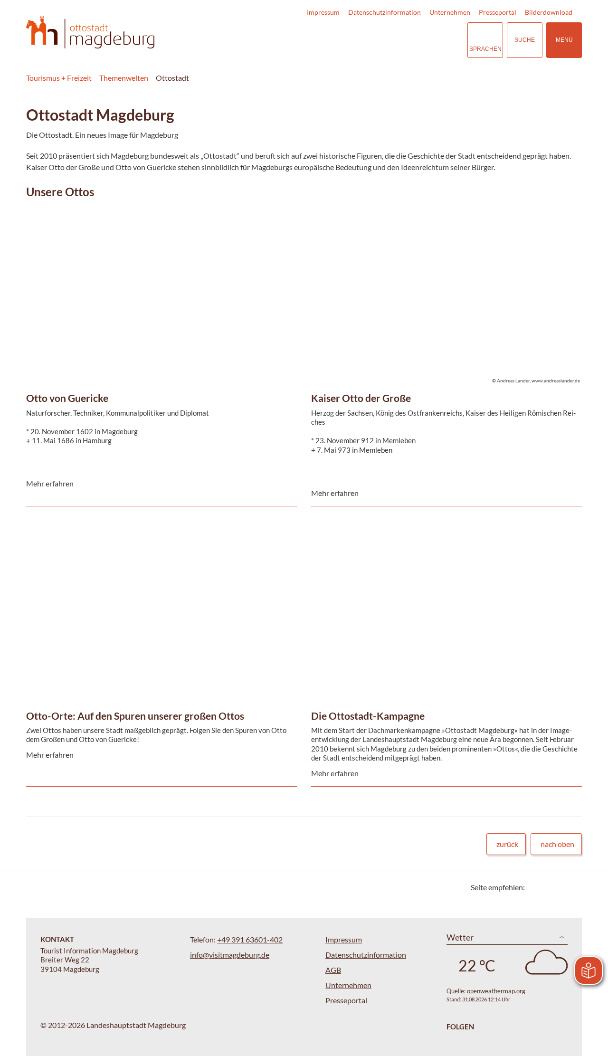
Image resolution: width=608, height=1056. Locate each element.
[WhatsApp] (571, 887)
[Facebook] (547, 887)
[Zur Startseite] (90, 32)
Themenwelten (123, 77)
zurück (507, 843)
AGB (333, 969)
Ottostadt (172, 77)
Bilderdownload (548, 12)
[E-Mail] (559, 887)
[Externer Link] (402, 40)
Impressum (323, 12)
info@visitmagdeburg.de (229, 954)
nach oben (557, 843)
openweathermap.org (496, 991)
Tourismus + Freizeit (59, 77)
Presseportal (497, 12)
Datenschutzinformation (384, 12)
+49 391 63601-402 (250, 939)
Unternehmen (449, 12)
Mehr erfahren (159, 251)
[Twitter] (535, 887)
